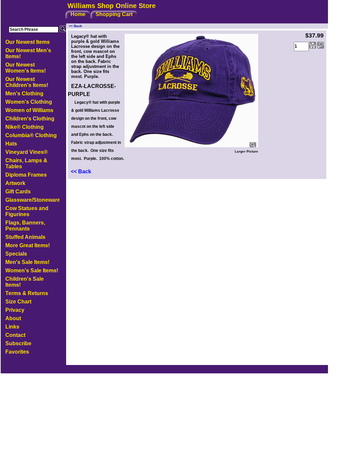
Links (12, 327)
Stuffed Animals (25, 237)
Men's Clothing (24, 93)
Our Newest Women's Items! (25, 68)
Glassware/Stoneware (32, 200)
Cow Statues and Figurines (26, 211)
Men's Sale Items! (27, 262)
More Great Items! (27, 245)
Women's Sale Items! (31, 270)
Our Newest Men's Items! (28, 53)
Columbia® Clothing (31, 135)
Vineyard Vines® (26, 152)
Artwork (15, 183)
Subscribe (18, 343)
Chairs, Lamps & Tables (26, 163)
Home (78, 14)
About (13, 318)
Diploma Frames (26, 175)
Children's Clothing (29, 118)
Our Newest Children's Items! (26, 82)
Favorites (17, 352)
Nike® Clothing (24, 127)
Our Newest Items (27, 42)
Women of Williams (29, 110)
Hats (11, 144)
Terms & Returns (26, 293)
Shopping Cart (114, 14)
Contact (15, 335)
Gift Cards (18, 191)
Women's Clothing (28, 102)
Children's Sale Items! (24, 282)
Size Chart (18, 301)
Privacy (14, 310)
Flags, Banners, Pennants (25, 226)
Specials (16, 254)
